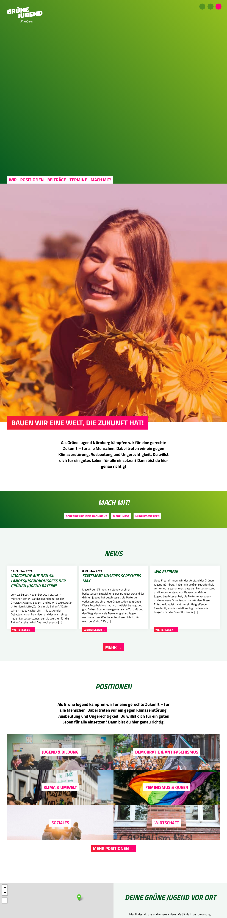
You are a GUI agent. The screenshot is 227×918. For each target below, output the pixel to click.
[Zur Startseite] (25, 17)
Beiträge (56, 179)
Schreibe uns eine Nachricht (86, 516)
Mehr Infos (121, 516)
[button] (4, 900)
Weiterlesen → (23, 629)
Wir (13, 179)
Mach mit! (101, 179)
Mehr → (113, 647)
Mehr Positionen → (113, 848)
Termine (78, 179)
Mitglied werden (147, 516)
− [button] (5, 892)
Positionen (32, 179)
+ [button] (5, 887)
